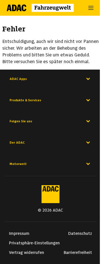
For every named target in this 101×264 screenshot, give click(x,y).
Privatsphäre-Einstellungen (34, 242)
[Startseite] (44, 7)
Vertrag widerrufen (26, 252)
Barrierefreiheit (78, 252)
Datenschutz (80, 233)
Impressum (19, 233)
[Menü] (91, 7)
